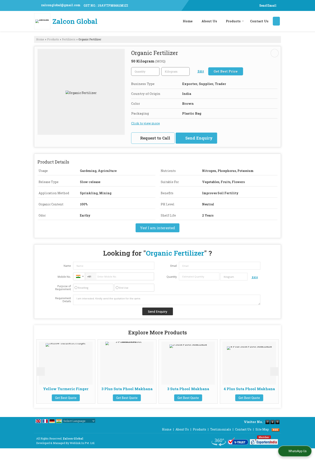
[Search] (276, 21)
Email (173, 266)
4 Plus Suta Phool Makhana (241, 388)
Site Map (262, 429)
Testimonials (220, 429)
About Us (209, 21)
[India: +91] (79, 276)
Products (233, 21)
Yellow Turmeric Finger (58, 388)
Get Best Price (226, 71)
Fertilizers (68, 39)
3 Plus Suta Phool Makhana (119, 388)
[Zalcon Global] (43, 21)
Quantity (171, 277)
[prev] (40, 371)
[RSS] (275, 429)
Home (188, 21)
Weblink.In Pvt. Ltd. (82, 443)
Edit (200, 71)
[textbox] (175, 71)
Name (67, 266)
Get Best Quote (58, 398)
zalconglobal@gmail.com (60, 5)
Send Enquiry (198, 138)
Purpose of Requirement (63, 288)
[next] (274, 371)
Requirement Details (63, 300)
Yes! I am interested (157, 227)
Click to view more (145, 123)
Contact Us (259, 21)
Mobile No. (64, 277)
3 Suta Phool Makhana (181, 388)
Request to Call (154, 138)
